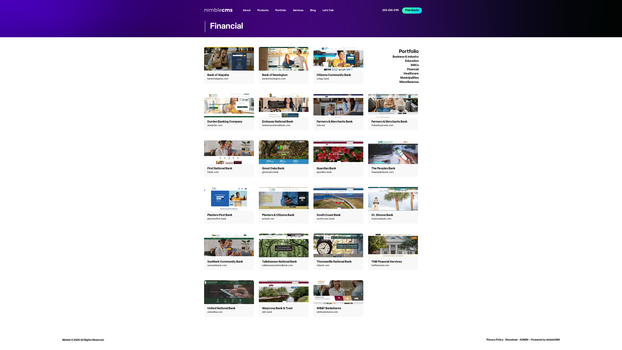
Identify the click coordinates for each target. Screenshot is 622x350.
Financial (413, 69)
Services (298, 10)
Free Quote (412, 10)
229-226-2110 (390, 10)
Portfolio (280, 10)
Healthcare (411, 73)
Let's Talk (328, 10)
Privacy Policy (494, 340)
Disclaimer (511, 340)
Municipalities (409, 78)
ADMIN (524, 340)
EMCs (415, 65)
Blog (313, 10)
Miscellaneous (409, 82)
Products (263, 10)
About (247, 10)
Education (412, 61)
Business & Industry (406, 57)
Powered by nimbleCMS (545, 340)
